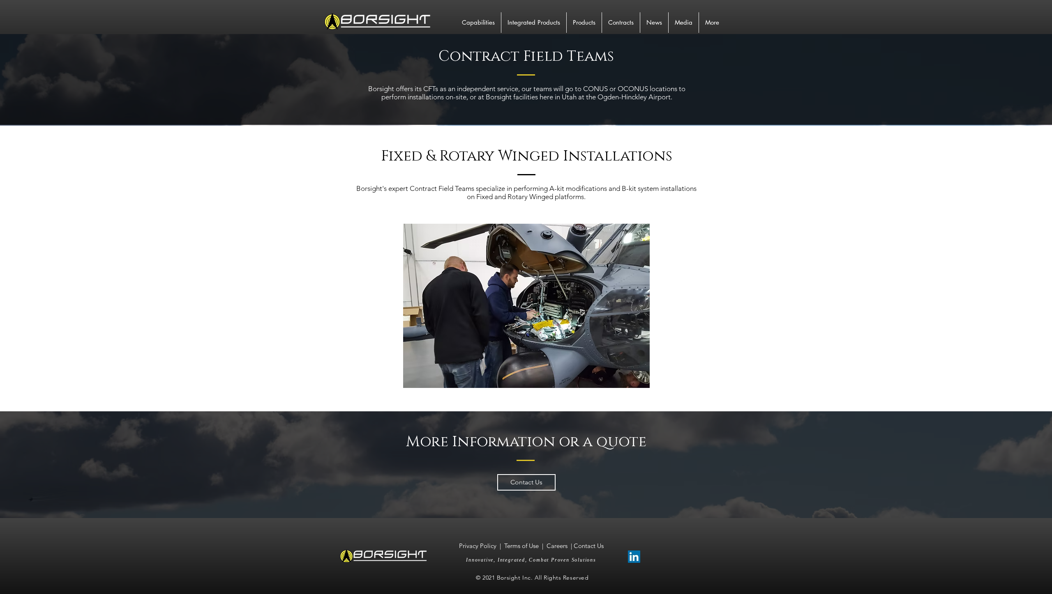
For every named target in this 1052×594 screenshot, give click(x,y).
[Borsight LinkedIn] (634, 556)
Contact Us (589, 546)
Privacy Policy (478, 546)
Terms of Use (521, 546)
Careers (557, 546)
